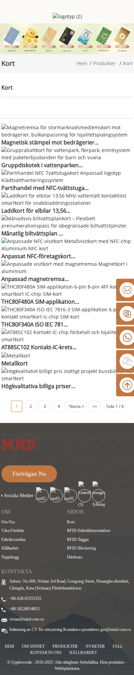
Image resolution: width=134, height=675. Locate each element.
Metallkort (14, 363)
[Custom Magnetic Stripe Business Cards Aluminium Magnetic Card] (67, 267)
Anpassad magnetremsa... (35, 279)
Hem (82, 63)
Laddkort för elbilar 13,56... (35, 210)
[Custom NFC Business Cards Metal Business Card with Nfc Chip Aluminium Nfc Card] (67, 244)
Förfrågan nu (29, 473)
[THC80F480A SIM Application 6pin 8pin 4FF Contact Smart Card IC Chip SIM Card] (67, 289)
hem (9, 646)
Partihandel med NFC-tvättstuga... (45, 188)
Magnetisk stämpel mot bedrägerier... (50, 142)
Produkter (104, 63)
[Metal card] (15, 355)
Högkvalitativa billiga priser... (38, 386)
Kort (128, 63)
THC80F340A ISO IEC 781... (34, 324)
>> (94, 406)
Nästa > (76, 406)
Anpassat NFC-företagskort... (38, 256)
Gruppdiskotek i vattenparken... (42, 165)
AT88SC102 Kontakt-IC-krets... (39, 347)
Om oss (8, 522)
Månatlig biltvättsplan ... (32, 233)
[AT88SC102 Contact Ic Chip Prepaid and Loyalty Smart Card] (67, 335)
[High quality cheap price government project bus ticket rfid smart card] (67, 374)
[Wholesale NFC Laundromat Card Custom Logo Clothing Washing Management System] (67, 176)
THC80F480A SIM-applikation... (40, 301)
